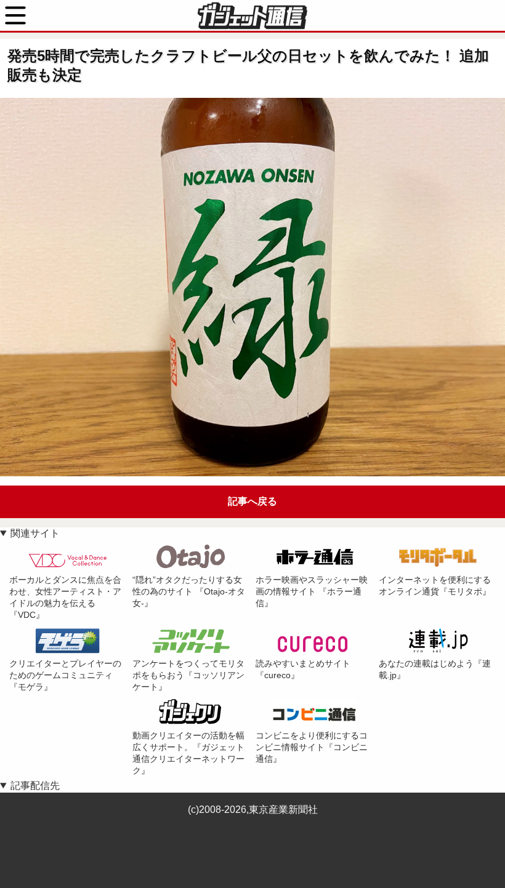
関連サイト (35, 533)
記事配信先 (35, 785)
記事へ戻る (252, 501)
